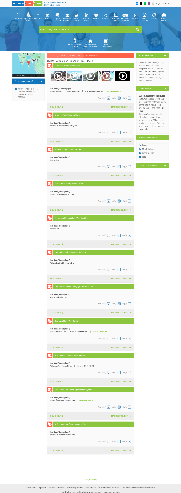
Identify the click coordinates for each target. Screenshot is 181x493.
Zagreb (145, 145)
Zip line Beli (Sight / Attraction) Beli (67, 66)
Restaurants (18, 19)
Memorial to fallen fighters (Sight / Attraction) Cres (73, 390)
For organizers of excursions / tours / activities (102, 488)
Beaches (96, 19)
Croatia (62, 55)
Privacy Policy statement (75, 488)
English (164, 3)
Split (144, 157)
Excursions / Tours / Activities (75, 45)
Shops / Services (77, 20)
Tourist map (20, 75)
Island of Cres (75, 55)
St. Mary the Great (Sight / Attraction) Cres (70, 355)
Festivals (135, 19)
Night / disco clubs (28, 20)
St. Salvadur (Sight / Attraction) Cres (68, 149)
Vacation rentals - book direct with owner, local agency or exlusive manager (27, 93)
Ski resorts (105, 19)
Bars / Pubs (38, 19)
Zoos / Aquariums (144, 20)
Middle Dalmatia (149, 149)
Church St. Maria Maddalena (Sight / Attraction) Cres (74, 286)
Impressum (42, 488)
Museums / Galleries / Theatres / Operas (67, 20)
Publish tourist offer (146, 55)
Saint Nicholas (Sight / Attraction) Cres (69, 184)
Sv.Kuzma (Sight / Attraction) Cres (67, 115)
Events (47, 19)
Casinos (154, 19)
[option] (18, 17)
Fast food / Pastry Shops (124, 20)
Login (158, 3)
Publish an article (145, 89)
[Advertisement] (28, 142)
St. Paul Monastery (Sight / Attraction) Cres (70, 424)
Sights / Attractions (57, 20)
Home (52, 55)
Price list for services (56, 488)
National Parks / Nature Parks (86, 20)
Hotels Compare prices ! (106, 45)
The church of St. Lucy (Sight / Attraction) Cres (71, 218)
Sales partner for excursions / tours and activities (138, 488)
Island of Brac (148, 153)
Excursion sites (115, 20)
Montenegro (93, 480)
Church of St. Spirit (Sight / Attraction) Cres (70, 252)
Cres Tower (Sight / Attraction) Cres (67, 321)
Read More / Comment (120, 107)
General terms (31, 488)
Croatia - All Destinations (148, 165)
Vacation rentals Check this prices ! (90, 45)
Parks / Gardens (163, 20)
